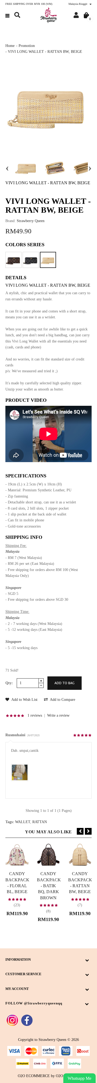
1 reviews (34, 715)
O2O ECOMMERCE (34, 1076)
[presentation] (7, 167)
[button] (17, 15)
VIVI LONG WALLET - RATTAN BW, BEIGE (45, 52)
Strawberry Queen (30, 221)
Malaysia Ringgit (78, 3)
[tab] (48, 402)
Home (10, 46)
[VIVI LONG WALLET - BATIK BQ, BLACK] (31, 260)
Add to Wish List (24, 700)
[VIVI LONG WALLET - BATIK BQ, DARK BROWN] (13, 260)
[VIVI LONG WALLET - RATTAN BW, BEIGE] (48, 260)
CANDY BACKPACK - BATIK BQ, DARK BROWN (49, 885)
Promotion (27, 46)
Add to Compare (62, 700)
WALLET (22, 822)
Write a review (58, 715)
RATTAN (39, 822)
